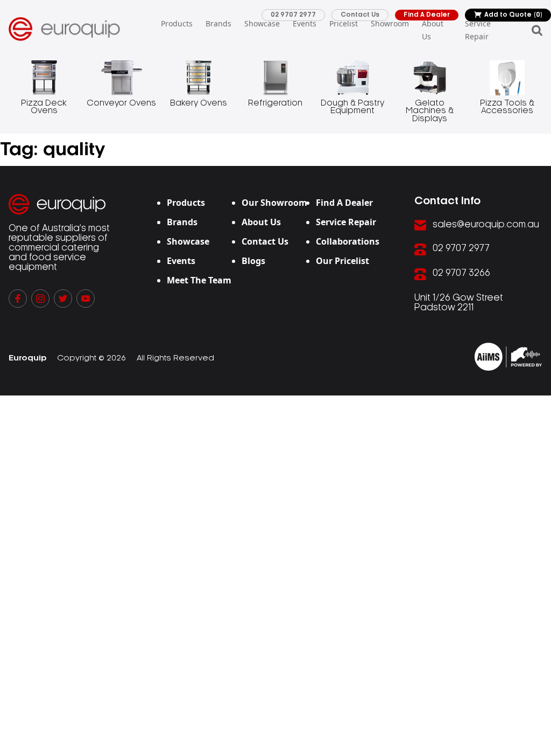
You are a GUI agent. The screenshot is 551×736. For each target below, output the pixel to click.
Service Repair (478, 29)
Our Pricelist (342, 261)
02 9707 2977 (293, 15)
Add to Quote (513, 15)
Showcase (262, 23)
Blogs (253, 261)
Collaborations (347, 241)
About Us (432, 29)
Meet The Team (199, 280)
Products (177, 23)
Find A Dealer (427, 15)
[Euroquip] (508, 357)
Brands (218, 23)
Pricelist (343, 23)
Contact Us (360, 15)
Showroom (390, 23)
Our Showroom (274, 203)
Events (304, 23)
